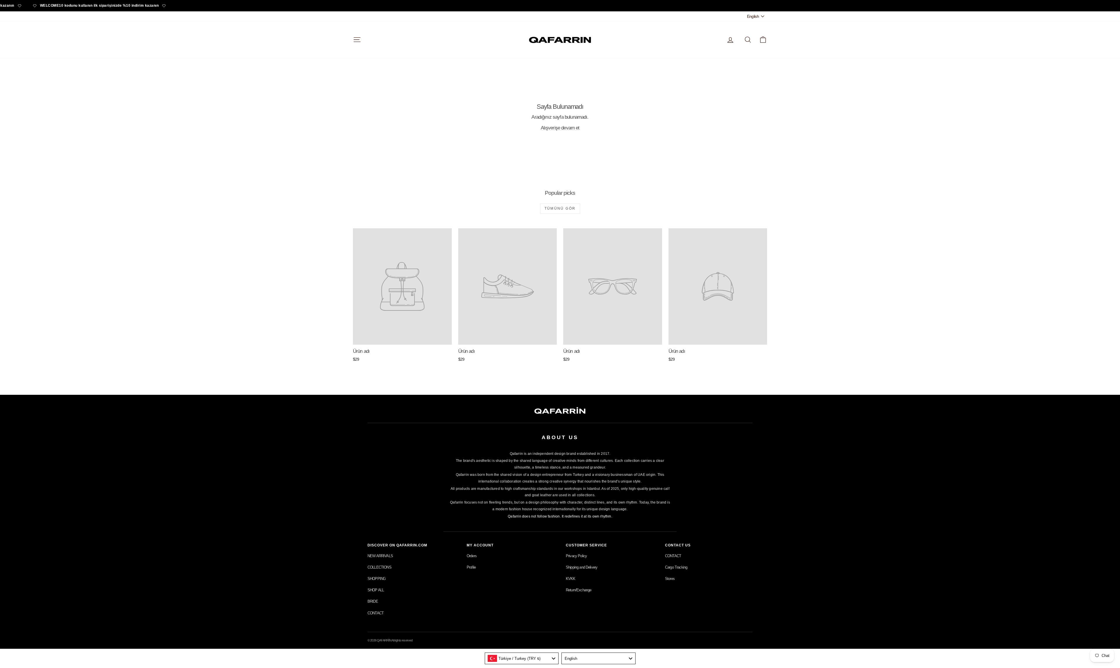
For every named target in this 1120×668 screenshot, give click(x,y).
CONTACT (376, 613)
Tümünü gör (560, 208)
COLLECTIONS (379, 567)
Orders (472, 556)
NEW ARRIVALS (380, 556)
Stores (670, 578)
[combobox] (522, 658)
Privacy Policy (576, 556)
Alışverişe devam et (560, 128)
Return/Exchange (578, 590)
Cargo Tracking (676, 567)
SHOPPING (377, 578)
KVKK (570, 578)
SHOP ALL (376, 590)
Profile (471, 567)
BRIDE (373, 601)
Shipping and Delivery (581, 567)
